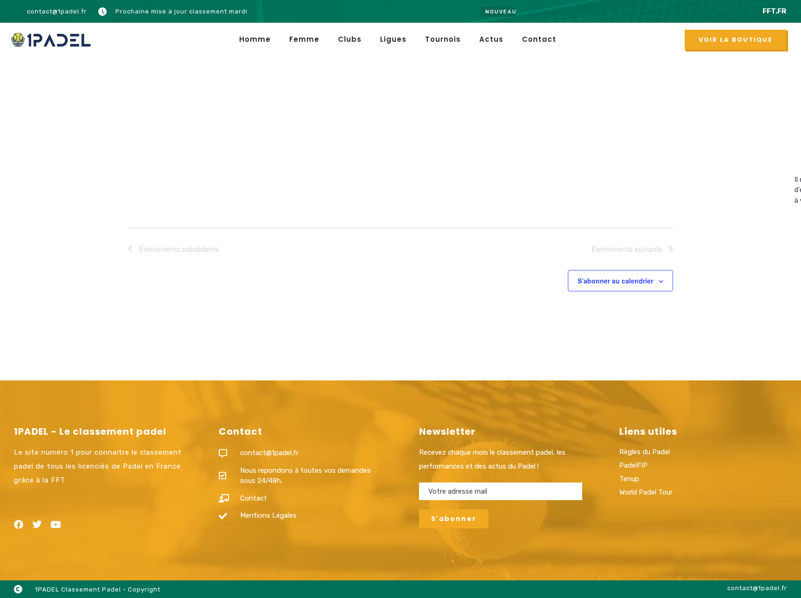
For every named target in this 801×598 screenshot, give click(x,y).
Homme (255, 39)
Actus (491, 39)
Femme (304, 39)
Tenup (629, 479)
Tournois (443, 39)
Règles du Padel (644, 452)
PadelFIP (633, 465)
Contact (539, 39)
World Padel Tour (646, 492)
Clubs (350, 39)
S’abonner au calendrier (615, 280)
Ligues (393, 39)
